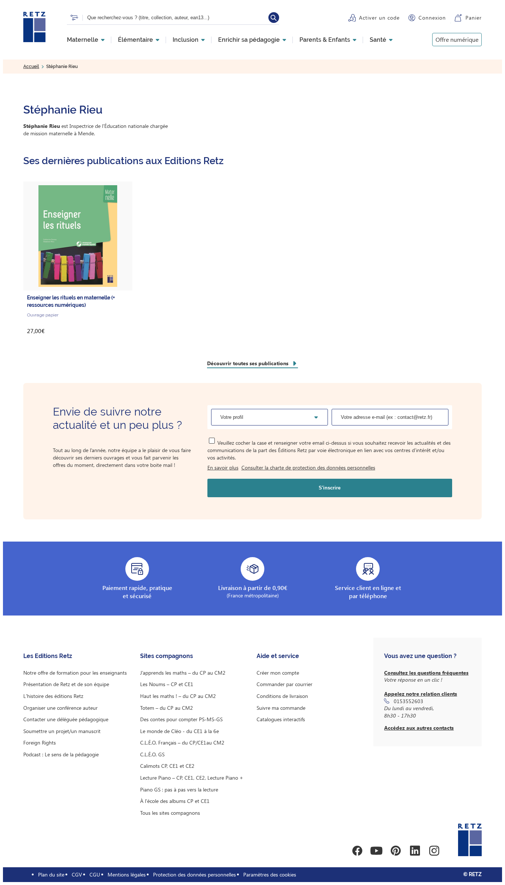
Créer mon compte (278, 672)
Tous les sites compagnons (170, 812)
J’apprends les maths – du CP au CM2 (183, 672)
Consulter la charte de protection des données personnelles (308, 467)
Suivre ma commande (281, 707)
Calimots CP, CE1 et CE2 (167, 765)
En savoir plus (222, 467)
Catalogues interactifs (281, 719)
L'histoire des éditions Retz (53, 695)
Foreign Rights (39, 742)
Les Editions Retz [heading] (47, 655)
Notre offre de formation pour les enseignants (75, 672)
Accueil (31, 66)
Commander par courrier (284, 684)
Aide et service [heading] (278, 655)
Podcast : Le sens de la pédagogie (61, 754)
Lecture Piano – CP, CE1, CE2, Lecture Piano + (191, 777)
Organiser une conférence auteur (60, 707)
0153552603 (408, 701)
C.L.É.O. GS (152, 754)
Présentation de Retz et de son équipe (66, 684)
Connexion (432, 17)
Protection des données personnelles (194, 874)
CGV (77, 874)
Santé (378, 40)
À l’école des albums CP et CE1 (175, 800)
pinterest (395, 850)
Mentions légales (127, 874)
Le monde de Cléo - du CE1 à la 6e (179, 731)
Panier (473, 17)
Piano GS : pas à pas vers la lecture (179, 789)
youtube (376, 850)
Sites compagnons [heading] (166, 655)
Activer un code (379, 17)
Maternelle (82, 40)
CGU (94, 874)
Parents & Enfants (324, 40)
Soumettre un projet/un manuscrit (62, 731)
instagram (434, 850)
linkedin (414, 850)
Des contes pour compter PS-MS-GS (181, 719)
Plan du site (51, 874)
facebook (357, 850)
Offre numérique (456, 39)
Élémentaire (135, 40)
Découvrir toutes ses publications (247, 363)
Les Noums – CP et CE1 (166, 684)
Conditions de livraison (282, 695)
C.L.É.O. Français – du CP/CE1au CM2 (182, 742)
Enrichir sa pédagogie (249, 40)
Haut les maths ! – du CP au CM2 (178, 695)
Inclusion (186, 40)
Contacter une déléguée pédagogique (65, 719)
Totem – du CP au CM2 (166, 707)
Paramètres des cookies (269, 874)
